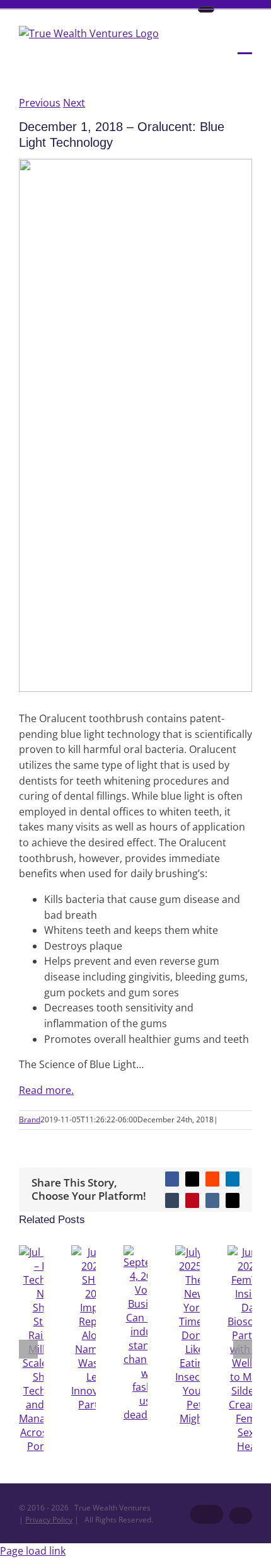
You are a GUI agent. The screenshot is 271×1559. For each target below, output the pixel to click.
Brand (29, 1119)
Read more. (46, 1090)
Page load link (33, 1551)
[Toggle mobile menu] (245, 44)
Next (74, 103)
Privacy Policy (48, 1519)
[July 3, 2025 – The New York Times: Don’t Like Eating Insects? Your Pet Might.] (194, 1418)
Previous (40, 103)
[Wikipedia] (206, 9)
